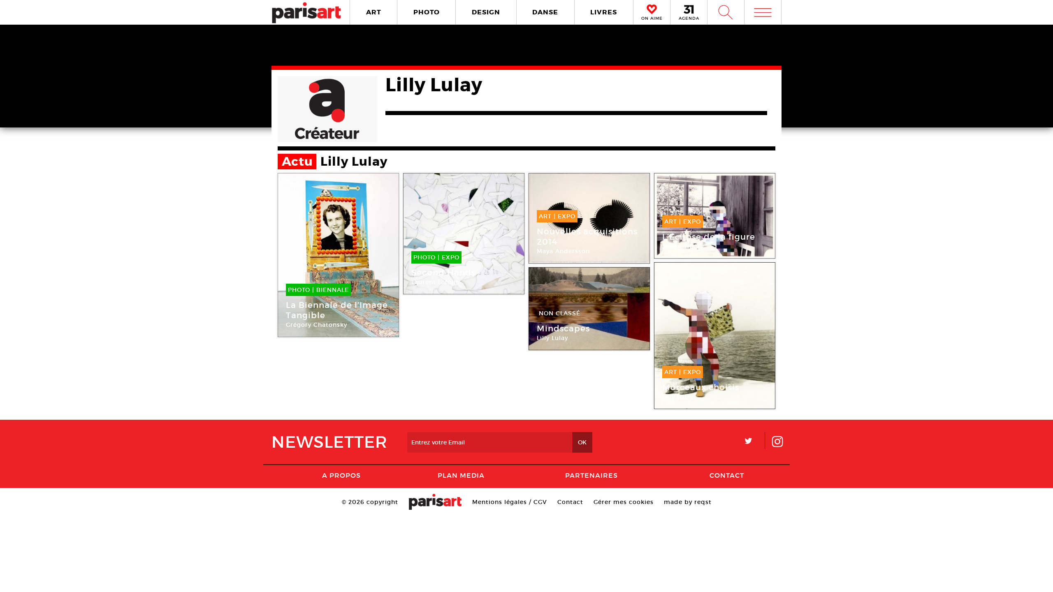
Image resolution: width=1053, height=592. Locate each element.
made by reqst (688, 502)
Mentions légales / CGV (509, 502)
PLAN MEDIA (461, 475)
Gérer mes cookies (624, 502)
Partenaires (591, 475)
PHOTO (426, 12)
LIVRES (603, 12)
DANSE (545, 12)
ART (373, 12)
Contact (727, 475)
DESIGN (486, 12)
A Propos (341, 475)
